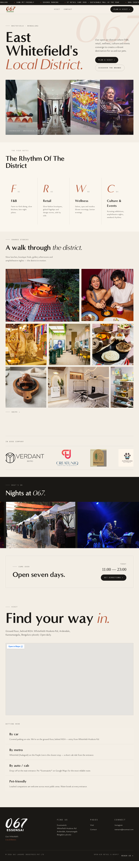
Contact (68, 9)
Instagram (119, 825)
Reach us (127, 856)
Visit (57, 9)
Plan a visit (122, 9)
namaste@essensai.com (124, 829)
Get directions (113, 577)
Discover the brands (110, 68)
